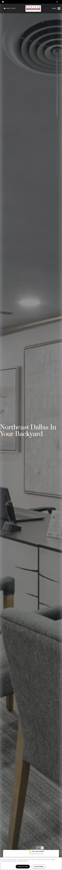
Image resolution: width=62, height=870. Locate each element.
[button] (57, 2)
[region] (31, 863)
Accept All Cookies (22, 866)
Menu (54, 8)
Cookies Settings (39, 866)
